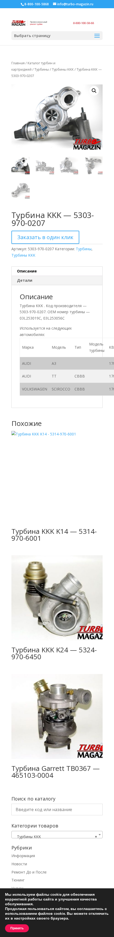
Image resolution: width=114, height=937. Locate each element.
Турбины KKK (63, 69)
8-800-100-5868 (36, 4)
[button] (94, 90)
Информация (23, 855)
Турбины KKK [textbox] (55, 836)
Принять (17, 928)
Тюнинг (18, 880)
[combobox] (57, 834)
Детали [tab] (24, 280)
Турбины (41, 69)
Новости (19, 863)
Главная (18, 63)
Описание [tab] (27, 271)
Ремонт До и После (29, 872)
